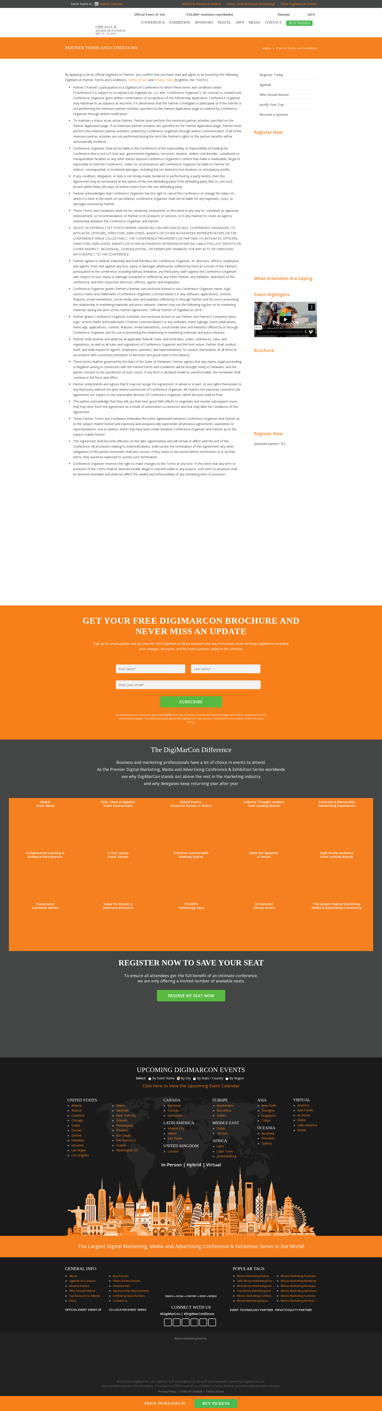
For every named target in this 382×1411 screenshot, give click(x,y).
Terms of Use (137, 80)
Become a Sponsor (274, 114)
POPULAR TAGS (248, 1268)
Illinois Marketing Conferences (256, 1296)
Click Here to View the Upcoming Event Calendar (191, 1086)
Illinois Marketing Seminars (299, 1291)
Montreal (174, 1105)
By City (186, 1078)
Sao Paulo (175, 1138)
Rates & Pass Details (127, 1281)
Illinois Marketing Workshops (299, 1301)
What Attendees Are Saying (283, 278)
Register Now (268, 132)
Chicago (77, 1120)
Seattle (121, 1145)
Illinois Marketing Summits (298, 1296)
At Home (303, 1115)
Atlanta (76, 1105)
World (301, 1130)
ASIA (262, 1100)
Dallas (75, 1125)
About (73, 1276)
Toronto (174, 1110)
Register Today (271, 74)
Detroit (76, 1135)
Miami (120, 1105)
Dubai (221, 1128)
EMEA (301, 1120)
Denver (76, 1130)
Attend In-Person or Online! (201, 4)
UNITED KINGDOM (181, 1146)
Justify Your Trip (272, 104)
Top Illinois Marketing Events (256, 1291)
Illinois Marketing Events (253, 1276)
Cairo (220, 1146)
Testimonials (121, 1286)
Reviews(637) (296, 14)
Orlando (122, 1120)
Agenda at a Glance (82, 1281)
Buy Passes (121, 1276)
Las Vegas (78, 1150)
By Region (236, 1078)
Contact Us (120, 1301)
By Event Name (163, 1078)
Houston (77, 1145)
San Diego (123, 1135)
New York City (126, 1115)
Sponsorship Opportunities (131, 1291)
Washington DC (127, 1150)
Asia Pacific (305, 1110)
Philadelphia (124, 1125)
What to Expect (79, 1286)
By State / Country (210, 1078)
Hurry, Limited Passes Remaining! (250, 4)
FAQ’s (72, 1301)
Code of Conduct (191, 1391)
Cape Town (225, 1151)
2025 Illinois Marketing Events (256, 1281)
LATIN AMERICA (178, 1123)
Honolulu (77, 1140)
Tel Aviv (222, 1133)
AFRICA (219, 1141)
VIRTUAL (301, 1100)
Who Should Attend (274, 94)
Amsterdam (225, 1105)
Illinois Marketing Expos (252, 1301)
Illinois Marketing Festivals (298, 1276)
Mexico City (176, 1128)
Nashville (122, 1110)
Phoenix (122, 1130)
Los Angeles (80, 1155)
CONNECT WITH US (191, 1307)
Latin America (307, 1125)
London (173, 1151)
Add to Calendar (111, 4)
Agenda (265, 84)
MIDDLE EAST (225, 1123)
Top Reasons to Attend (84, 1296)
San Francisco (126, 1140)
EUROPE (220, 1100)
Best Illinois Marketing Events (256, 1286)
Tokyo (266, 1120)
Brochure (264, 350)
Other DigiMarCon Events (299, 4)
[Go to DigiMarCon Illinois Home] (79, 35)
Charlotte (78, 1115)
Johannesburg (226, 1156)
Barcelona (224, 1110)
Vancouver (175, 1115)
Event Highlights (272, 294)
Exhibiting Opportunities (129, 1296)
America (303, 1105)
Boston (76, 1110)
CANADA (171, 1100)
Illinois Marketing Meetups (298, 1286)
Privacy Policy (164, 80)
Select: (141, 1078)
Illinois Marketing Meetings (298, 1281)
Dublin (221, 1115)
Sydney (267, 1143)
